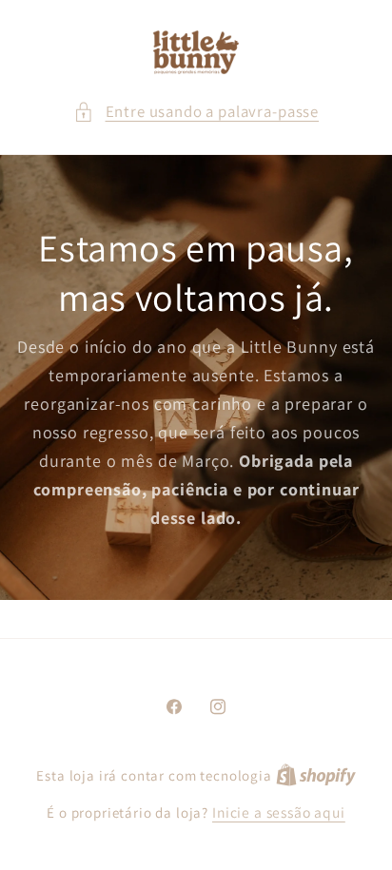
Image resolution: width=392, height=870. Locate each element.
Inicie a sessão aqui (278, 812)
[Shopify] (316, 774)
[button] (196, 112)
